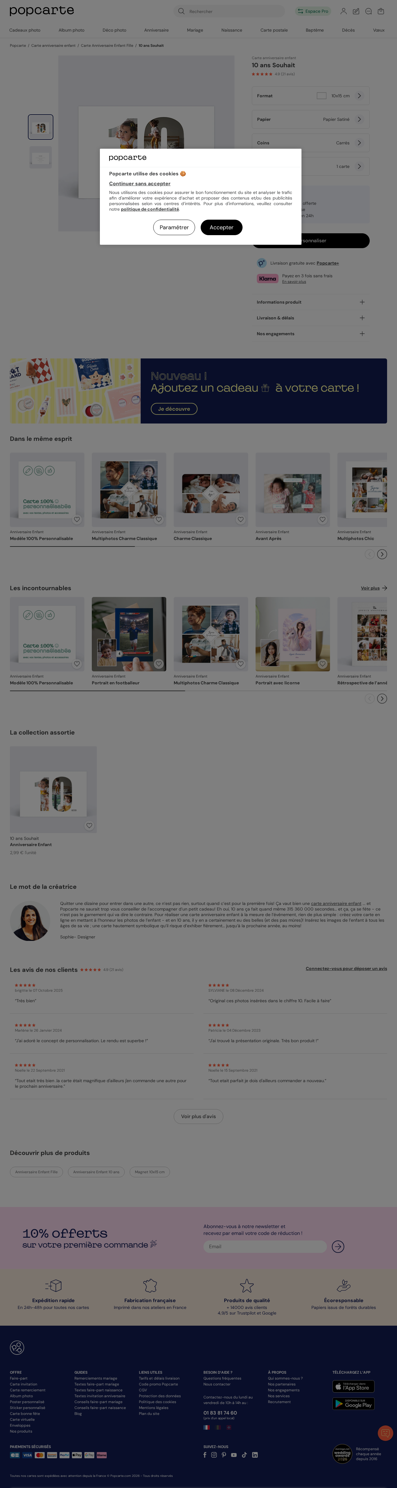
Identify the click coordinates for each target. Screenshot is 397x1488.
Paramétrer (174, 227)
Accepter (222, 227)
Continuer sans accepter (140, 184)
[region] (200, 196)
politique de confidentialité (150, 209)
